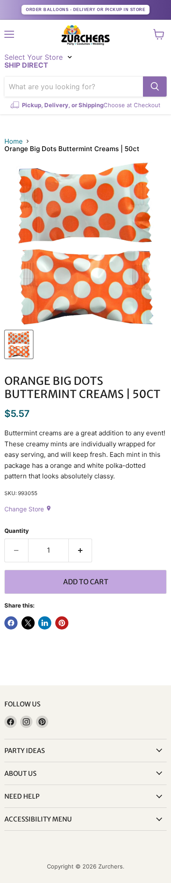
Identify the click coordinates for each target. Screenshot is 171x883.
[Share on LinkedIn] (44, 623)
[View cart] (159, 34)
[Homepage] (85, 35)
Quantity (16, 531)
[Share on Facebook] (11, 623)
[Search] (155, 86)
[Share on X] (28, 623)
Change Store (28, 509)
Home (13, 141)
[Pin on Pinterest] (61, 623)
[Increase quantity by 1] (81, 550)
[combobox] (73, 86)
